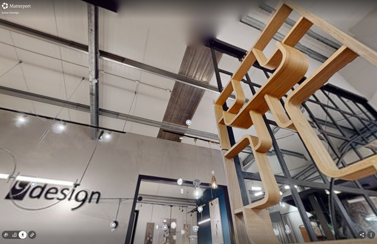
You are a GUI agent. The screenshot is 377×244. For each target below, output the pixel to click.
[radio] (6, 235)
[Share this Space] (362, 235)
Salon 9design (10, 12)
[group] (14, 235)
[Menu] (371, 235)
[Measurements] (32, 235)
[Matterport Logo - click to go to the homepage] (16, 6)
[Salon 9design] (188, 122)
